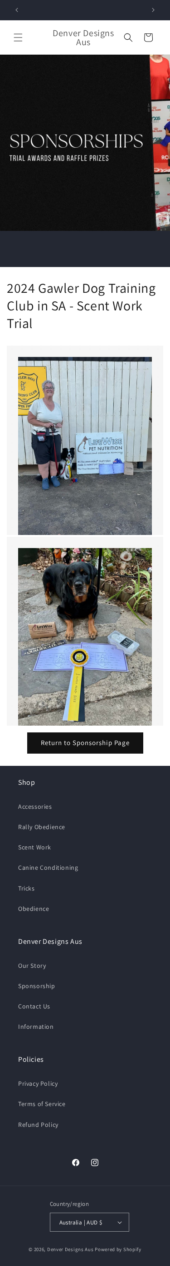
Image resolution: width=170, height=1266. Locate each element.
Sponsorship (36, 986)
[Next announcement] (153, 10)
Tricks (26, 888)
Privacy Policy (38, 1083)
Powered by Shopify (118, 1249)
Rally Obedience (41, 827)
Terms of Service (42, 1104)
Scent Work (34, 847)
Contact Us (34, 1006)
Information (36, 1026)
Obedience (33, 909)
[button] (18, 37)
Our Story (32, 965)
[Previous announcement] (17, 10)
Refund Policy (38, 1125)
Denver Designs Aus (70, 1249)
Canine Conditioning (48, 867)
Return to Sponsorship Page (85, 742)
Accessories (35, 806)
